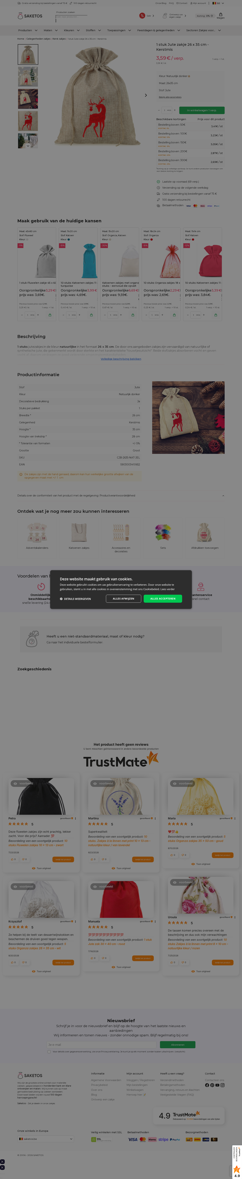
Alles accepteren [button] (162, 598)
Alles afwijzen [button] (123, 598)
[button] (75, 599)
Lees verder (168, 589)
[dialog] (121, 589)
